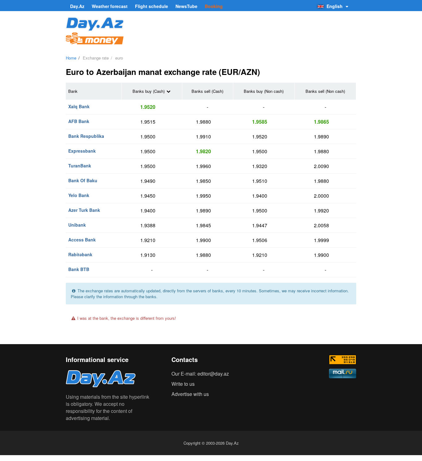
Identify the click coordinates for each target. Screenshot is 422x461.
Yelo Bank (78, 195)
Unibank (77, 225)
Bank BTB (78, 269)
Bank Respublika (86, 136)
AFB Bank (78, 121)
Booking (214, 6)
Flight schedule (151, 6)
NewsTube (186, 6)
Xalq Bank (79, 106)
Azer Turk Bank (84, 210)
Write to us (183, 383)
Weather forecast (110, 6)
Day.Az (77, 6)
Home (71, 58)
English (334, 6)
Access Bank (82, 240)
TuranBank (79, 166)
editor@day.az (213, 373)
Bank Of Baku (82, 180)
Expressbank (82, 151)
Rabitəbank (80, 254)
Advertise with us (190, 393)
